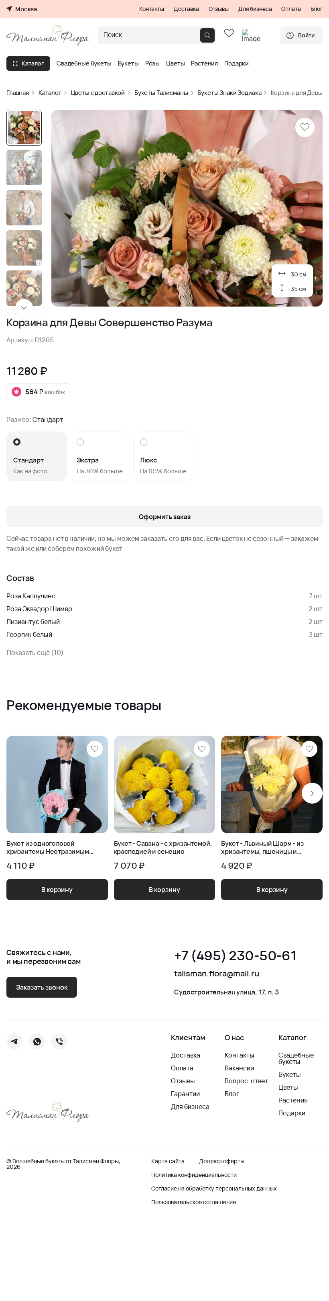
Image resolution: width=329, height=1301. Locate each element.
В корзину (57, 889)
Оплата (291, 9)
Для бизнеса (255, 9)
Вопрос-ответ (246, 1081)
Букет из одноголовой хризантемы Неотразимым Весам (47, 847)
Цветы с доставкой (98, 92)
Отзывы (219, 9)
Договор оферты (221, 1161)
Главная (17, 92)
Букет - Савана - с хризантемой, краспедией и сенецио (163, 847)
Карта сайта (168, 1161)
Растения (204, 63)
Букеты (128, 63)
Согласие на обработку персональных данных (214, 1188)
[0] (229, 35)
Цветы (175, 63)
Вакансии (239, 1068)
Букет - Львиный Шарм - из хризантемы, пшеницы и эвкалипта (262, 847)
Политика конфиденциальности (194, 1175)
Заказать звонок (41, 987)
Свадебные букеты (84, 63)
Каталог (33, 63)
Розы (152, 63)
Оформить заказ (165, 516)
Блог (317, 9)
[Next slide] (24, 308)
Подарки (236, 63)
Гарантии (185, 1093)
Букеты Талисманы (161, 92)
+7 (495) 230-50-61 (235, 955)
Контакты (151, 9)
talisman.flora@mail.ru (216, 974)
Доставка (186, 9)
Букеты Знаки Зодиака (229, 92)
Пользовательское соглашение (193, 1202)
